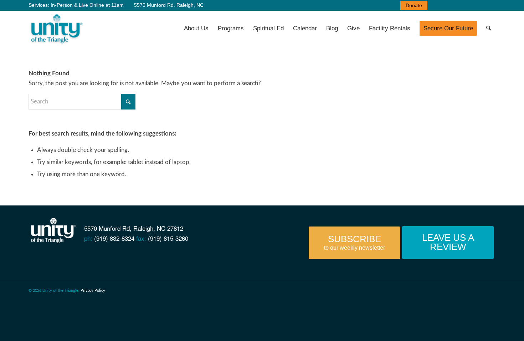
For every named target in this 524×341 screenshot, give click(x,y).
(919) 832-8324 (114, 238)
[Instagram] (92, 257)
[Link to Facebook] (436, 5)
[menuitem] (412, 5)
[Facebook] (44, 257)
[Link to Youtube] (447, 5)
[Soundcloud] (80, 257)
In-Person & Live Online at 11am (87, 5)
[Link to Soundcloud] (468, 5)
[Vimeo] (68, 257)
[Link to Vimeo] (458, 5)
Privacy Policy (93, 290)
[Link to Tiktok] (490, 5)
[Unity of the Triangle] (56, 28)
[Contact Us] (32, 257)
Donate (414, 5)
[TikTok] (105, 257)
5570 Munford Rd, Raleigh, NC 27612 (133, 228)
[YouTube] (56, 257)
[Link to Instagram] (479, 5)
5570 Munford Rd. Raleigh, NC (168, 5)
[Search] (488, 28)
